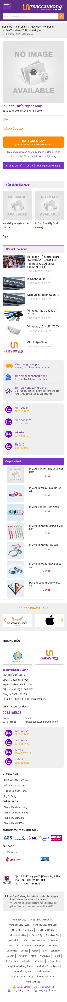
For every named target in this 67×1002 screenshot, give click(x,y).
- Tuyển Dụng (9, 796)
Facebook (12, 852)
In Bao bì (26, 961)
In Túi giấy (39, 961)
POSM (57, 956)
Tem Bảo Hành (39, 940)
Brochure (53, 945)
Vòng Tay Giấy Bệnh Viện (45, 925)
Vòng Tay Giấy (19, 919)
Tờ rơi (44, 950)
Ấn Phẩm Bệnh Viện (46, 976)
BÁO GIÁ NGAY (33, 142)
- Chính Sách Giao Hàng (15, 812)
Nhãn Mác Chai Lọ (17, 935)
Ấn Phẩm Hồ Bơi (43, 971)
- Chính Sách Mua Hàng (15, 807)
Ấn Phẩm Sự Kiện (23, 971)
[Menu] (6, 6)
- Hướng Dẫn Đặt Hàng (15, 791)
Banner (10, 956)
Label (25, 940)
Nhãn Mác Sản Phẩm (22, 930)
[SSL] (13, 859)
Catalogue (40, 945)
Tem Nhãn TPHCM (45, 930)
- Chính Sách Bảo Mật (14, 818)
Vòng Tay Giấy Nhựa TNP (42, 919)
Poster (34, 950)
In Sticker (26, 945)
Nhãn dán (13, 945)
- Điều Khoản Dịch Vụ (14, 785)
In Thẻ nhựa (12, 961)
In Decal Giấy (35, 935)
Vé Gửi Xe (45, 956)
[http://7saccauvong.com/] (49, 655)
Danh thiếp (12, 950)
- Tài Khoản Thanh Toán (15, 780)
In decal (54, 940)
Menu (33, 956)
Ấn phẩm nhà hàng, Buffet (20, 966)
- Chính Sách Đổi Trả (13, 823)
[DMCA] (44, 859)
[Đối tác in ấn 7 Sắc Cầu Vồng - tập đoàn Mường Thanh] (17, 620)
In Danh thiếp (53, 961)
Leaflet (24, 950)
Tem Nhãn (14, 940)
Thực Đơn (22, 956)
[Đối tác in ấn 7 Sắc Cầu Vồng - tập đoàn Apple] (49, 620)
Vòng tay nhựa (33, 981)
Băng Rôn (55, 950)
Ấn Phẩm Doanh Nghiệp (21, 976)
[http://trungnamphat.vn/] (17, 655)
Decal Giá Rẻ (52, 935)
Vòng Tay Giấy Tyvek (19, 925)
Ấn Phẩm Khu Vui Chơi (48, 966)
